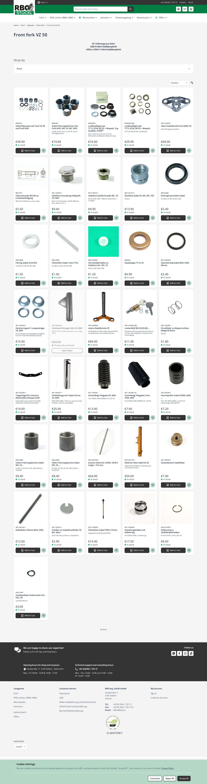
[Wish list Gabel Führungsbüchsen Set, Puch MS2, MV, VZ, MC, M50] (80, 150)
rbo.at (190, 2)
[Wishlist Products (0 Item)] (184, 9)
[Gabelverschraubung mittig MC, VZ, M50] (67, 174)
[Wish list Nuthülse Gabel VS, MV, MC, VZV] (152, 217)
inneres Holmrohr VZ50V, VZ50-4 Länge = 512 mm (103, 464)
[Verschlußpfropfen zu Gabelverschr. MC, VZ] (103, 241)
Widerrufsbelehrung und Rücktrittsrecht (77, 702)
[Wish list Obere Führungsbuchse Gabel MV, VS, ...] (80, 485)
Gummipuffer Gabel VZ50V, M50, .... (176, 396)
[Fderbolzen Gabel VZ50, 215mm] (103, 508)
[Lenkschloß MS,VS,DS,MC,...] (140, 307)
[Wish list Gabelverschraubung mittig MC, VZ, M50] (80, 217)
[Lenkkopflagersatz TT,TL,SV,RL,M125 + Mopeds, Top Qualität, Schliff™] (103, 104)
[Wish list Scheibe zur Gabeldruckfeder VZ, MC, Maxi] (80, 550)
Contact (183, 2)
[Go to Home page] (24, 8)
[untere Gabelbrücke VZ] (103, 307)
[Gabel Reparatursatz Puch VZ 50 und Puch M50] (31, 104)
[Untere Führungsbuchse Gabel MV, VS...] (31, 441)
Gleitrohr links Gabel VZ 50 (137, 463)
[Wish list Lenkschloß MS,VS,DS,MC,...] (152, 350)
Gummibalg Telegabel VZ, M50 (102, 395)
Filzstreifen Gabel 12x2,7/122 (65, 263)
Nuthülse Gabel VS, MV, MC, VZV (139, 195)
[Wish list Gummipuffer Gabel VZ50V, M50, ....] (189, 417)
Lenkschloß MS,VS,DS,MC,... (137, 328)
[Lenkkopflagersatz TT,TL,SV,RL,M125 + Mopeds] (140, 104)
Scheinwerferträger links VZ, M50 (67, 328)
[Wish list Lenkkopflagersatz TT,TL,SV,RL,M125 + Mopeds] (152, 150)
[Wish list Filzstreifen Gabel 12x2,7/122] (80, 283)
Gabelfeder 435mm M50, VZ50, (30, 530)
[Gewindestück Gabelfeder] (176, 441)
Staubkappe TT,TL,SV (134, 263)
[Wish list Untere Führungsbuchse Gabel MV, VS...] (43, 485)
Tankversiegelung (123, 17)
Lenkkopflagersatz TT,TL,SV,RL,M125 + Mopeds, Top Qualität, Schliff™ (103, 128)
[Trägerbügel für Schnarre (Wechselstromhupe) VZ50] (31, 374)
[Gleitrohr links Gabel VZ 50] (140, 441)
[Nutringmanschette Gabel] (176, 174)
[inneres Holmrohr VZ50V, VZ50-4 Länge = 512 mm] (103, 441)
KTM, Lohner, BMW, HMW (61, 17)
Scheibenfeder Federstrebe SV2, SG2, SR (30, 596)
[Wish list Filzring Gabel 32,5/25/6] (43, 283)
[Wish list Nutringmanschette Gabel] (189, 217)
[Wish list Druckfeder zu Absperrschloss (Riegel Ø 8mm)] (189, 350)
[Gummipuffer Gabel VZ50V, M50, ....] (176, 374)
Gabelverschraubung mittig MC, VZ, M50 (66, 196)
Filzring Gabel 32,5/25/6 (26, 263)
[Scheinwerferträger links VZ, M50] (67, 307)
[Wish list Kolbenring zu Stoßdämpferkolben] (189, 550)
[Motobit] (114, 733)
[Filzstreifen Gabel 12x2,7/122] (67, 241)
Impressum (64, 693)
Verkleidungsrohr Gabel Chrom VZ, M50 (66, 396)
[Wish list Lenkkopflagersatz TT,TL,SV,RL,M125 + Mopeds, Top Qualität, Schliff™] (116, 150)
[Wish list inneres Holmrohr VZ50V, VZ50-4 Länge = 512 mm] (116, 485)
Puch (41, 17)
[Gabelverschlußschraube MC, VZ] (103, 174)
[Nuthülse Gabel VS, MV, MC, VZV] (140, 174)
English (19, 746)
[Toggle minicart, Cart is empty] (191, 9)
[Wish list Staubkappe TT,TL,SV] (152, 283)
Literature (104, 17)
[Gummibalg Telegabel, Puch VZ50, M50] (140, 374)
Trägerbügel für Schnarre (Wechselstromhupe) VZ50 (28, 396)
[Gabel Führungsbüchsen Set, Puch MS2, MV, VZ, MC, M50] (67, 104)
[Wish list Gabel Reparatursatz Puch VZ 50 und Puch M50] (43, 150)
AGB (61, 697)
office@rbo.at (119, 710)
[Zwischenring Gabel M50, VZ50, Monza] (176, 241)
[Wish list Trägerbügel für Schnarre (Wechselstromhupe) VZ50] (43, 417)
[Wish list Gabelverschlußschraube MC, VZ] (116, 217)
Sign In (154, 693)
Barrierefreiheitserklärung (71, 710)
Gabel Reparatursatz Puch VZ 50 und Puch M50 (30, 127)
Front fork (40, 25)
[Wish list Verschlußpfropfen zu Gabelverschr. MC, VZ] (116, 283)
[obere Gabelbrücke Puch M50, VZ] (176, 104)
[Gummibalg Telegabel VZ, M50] (103, 374)
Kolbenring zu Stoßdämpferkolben (170, 531)
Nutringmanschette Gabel (173, 195)
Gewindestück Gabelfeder (173, 463)
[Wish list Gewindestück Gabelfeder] (189, 485)
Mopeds (30, 25)
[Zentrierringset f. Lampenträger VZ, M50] (31, 307)
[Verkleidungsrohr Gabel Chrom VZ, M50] (67, 374)
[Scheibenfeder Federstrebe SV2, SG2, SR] (31, 574)
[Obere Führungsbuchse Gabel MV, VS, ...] (67, 441)
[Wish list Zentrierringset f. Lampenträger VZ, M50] (43, 350)
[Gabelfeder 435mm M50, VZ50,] (31, 508)
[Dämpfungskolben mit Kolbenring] (140, 508)
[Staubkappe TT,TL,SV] (140, 241)
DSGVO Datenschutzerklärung (73, 706)
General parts (143, 17)
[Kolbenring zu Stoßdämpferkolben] (176, 508)
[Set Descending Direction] (192, 82)
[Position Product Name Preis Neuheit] (179, 83)
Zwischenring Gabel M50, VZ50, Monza (175, 264)
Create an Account (159, 697)
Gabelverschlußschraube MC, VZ (103, 195)
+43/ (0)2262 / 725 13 (168, 2)
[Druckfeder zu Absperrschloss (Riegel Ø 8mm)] (176, 307)
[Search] (130, 9)
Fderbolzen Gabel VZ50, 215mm (102, 530)
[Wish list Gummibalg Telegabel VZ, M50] (116, 417)
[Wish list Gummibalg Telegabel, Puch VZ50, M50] (152, 417)
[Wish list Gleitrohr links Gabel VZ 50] (152, 485)
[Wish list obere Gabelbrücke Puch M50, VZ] (189, 150)
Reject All (170, 778)
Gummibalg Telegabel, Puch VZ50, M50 (137, 396)
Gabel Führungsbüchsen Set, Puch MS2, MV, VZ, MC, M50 (65, 127)
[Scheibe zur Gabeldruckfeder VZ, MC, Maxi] (67, 508)
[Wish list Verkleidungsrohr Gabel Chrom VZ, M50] (80, 417)
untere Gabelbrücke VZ (98, 328)
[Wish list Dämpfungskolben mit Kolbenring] (152, 550)
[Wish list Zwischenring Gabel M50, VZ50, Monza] (189, 283)
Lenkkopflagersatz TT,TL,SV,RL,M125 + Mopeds (137, 127)
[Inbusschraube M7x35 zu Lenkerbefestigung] (31, 174)
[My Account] (178, 9)
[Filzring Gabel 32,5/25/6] (31, 241)
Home (16, 25)
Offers (162, 17)
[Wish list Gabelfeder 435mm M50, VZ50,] (43, 550)
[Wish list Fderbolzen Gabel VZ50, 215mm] (116, 550)
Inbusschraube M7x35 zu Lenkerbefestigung (27, 196)
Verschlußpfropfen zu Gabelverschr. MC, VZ (98, 264)
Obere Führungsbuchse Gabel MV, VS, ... (65, 464)
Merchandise (88, 17)
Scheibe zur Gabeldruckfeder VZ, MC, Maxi (67, 531)
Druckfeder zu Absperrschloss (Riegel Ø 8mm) (175, 329)
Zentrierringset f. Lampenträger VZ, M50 (30, 329)
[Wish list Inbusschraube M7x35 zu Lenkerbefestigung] (43, 217)
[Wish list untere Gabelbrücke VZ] (116, 350)
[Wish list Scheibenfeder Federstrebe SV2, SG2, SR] (43, 615)
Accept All (184, 778)
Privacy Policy (167, 768)
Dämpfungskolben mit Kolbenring (135, 531)
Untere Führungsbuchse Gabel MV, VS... (30, 464)
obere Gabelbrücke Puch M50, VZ (176, 126)
